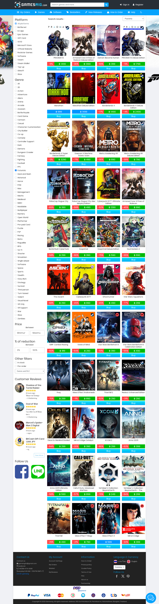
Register (139, 4)
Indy (19, 185)
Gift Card (22, 38)
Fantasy (21, 156)
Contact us (21, 561)
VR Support (23, 307)
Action (21, 91)
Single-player (23, 260)
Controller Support (26, 141)
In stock (21, 362)
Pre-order (22, 366)
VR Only (21, 304)
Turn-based (23, 293)
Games (41, 12)
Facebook (21, 566)
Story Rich (22, 279)
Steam (21, 59)
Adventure (22, 94)
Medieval (21, 199)
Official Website (25, 49)
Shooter (21, 253)
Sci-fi (20, 250)
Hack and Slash (24, 174)
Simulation (22, 257)
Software (57, 12)
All (19, 83)
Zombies (21, 318)
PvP (19, 232)
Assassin (21, 109)
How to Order (116, 12)
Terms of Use (86, 572)
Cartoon (21, 119)
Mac (19, 188)
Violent (21, 297)
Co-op (20, 134)
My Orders (25, 12)
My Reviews (53, 572)
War (19, 311)
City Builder (23, 130)
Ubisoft (21, 70)
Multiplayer (22, 210)
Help (133, 12)
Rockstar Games (25, 52)
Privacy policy (86, 565)
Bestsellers (75, 12)
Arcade (21, 105)
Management (24, 192)
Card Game (23, 116)
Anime (20, 101)
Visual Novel (23, 300)
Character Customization (29, 127)
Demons (21, 148)
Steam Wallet (24, 63)
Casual (21, 123)
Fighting (21, 159)
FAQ (82, 576)
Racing (21, 235)
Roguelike (22, 242)
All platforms (23, 23)
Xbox (20, 74)
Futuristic (22, 170)
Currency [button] (119, 567)
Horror (20, 181)
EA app (21, 31)
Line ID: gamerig (23, 574)
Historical (22, 177)
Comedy (21, 138)
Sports (20, 271)
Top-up (21, 67)
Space (20, 268)
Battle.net (22, 27)
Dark (20, 145)
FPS (19, 166)
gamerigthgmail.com (27, 563)
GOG (20, 41)
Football (21, 163)
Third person (23, 289)
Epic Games (23, 34)
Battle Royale (23, 112)
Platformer (22, 221)
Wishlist (52, 568)
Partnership (85, 583)
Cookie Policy (86, 568)
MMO (20, 203)
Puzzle (20, 228)
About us (84, 579)
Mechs (21, 195)
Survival (21, 286)
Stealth (21, 275)
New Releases (95, 12)
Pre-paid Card (24, 224)
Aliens (20, 98)
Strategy (21, 282)
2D (19, 87)
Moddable (22, 206)
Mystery (21, 213)
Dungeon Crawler (25, 152)
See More (39, 455)
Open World (23, 217)
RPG (19, 246)
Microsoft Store (25, 45)
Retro (20, 239)
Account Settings (55, 561)
